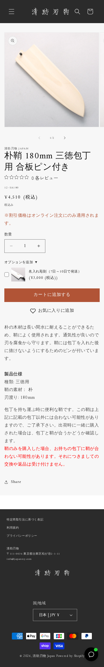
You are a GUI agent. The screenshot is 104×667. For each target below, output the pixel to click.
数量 (8, 235)
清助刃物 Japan (44, 656)
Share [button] (16, 482)
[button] (11, 11)
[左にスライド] (39, 137)
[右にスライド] (64, 137)
